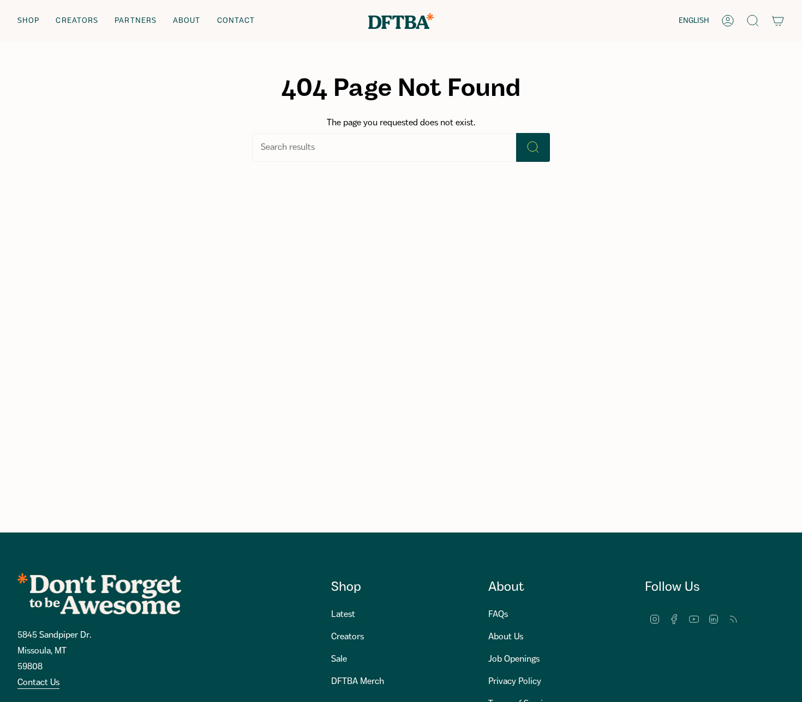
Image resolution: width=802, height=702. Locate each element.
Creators (347, 637)
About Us (505, 637)
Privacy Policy (514, 681)
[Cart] (778, 20)
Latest (343, 614)
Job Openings (514, 659)
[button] (28, 21)
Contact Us (38, 682)
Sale (339, 659)
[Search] (533, 147)
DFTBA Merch (357, 681)
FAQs (498, 614)
